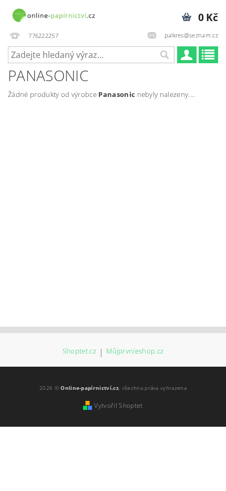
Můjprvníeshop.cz (134, 352)
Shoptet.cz (79, 352)
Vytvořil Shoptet (118, 405)
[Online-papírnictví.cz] (53, 13)
